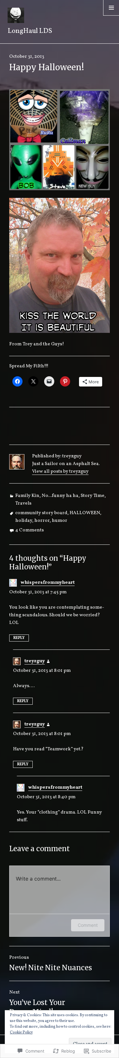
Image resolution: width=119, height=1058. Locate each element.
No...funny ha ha (60, 495)
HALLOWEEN (84, 513)
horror (42, 520)
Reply (19, 638)
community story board (41, 513)
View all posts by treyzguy (60, 471)
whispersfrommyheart (48, 582)
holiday (23, 520)
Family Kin (27, 495)
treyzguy (34, 661)
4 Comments (29, 530)
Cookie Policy (21, 1032)
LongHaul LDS (30, 31)
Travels (23, 503)
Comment (88, 925)
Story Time (92, 495)
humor (59, 520)
